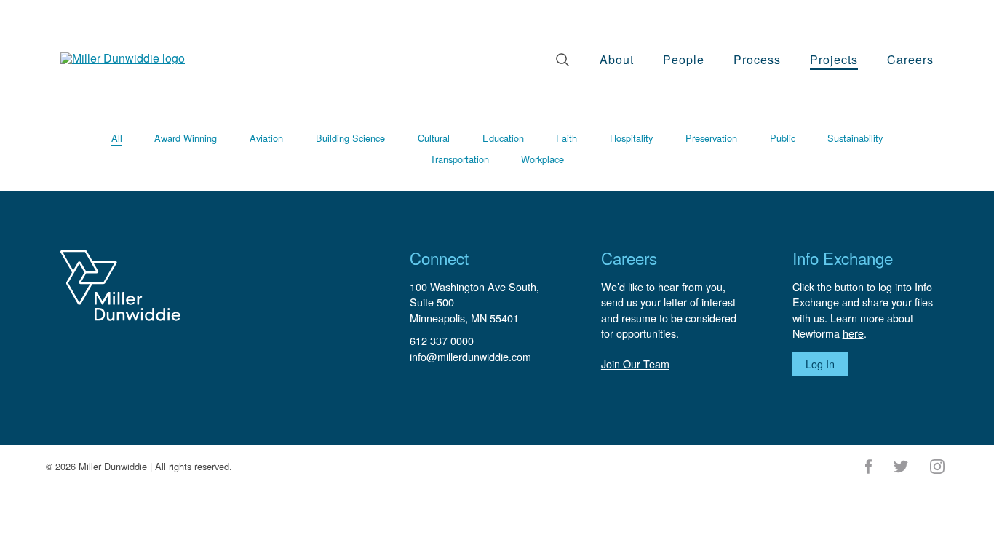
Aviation (266, 138)
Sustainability (855, 138)
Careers (910, 59)
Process (757, 59)
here (853, 333)
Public (782, 138)
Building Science (350, 138)
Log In (820, 363)
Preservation (711, 138)
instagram (937, 466)
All (116, 138)
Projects (834, 59)
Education (503, 138)
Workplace (542, 159)
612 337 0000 (442, 340)
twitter (901, 466)
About (617, 59)
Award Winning (185, 138)
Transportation (459, 159)
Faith (566, 138)
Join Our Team (635, 363)
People (683, 59)
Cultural (434, 138)
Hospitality (631, 138)
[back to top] (979, 526)
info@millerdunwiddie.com (470, 356)
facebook (868, 466)
